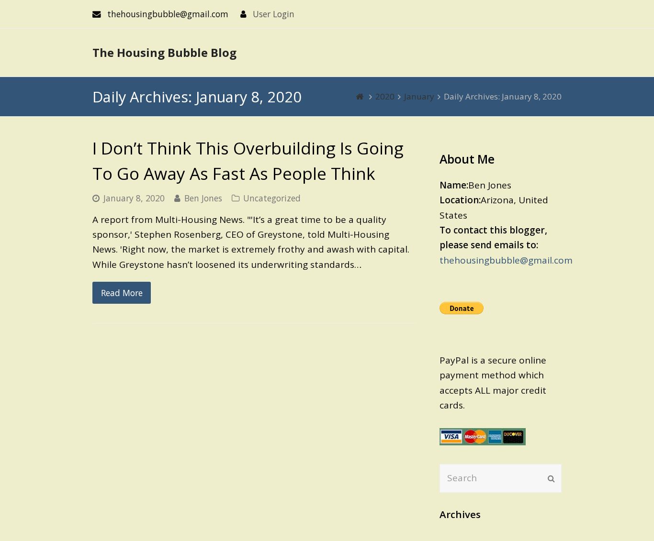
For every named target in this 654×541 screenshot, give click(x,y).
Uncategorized (272, 198)
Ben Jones (203, 198)
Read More (122, 292)
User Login (273, 14)
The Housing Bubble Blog (164, 52)
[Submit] (551, 478)
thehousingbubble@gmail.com (506, 260)
